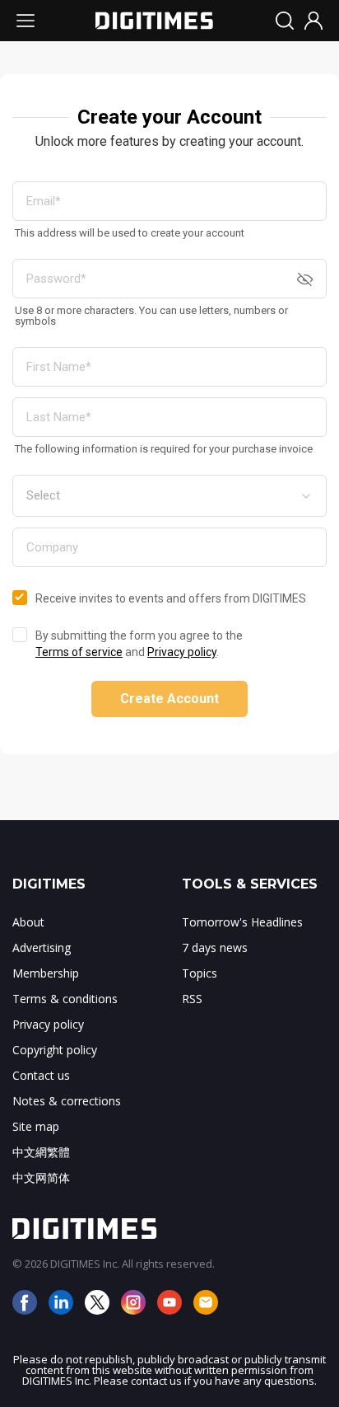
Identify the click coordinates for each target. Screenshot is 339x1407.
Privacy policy (181, 652)
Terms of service (79, 652)
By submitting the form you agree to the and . (139, 644)
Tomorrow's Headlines (242, 922)
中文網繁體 (41, 1152)
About (28, 922)
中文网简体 (41, 1177)
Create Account (169, 698)
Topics (199, 973)
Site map (35, 1126)
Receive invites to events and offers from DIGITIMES (170, 598)
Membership (45, 973)
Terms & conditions (65, 998)
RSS (192, 998)
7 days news (215, 947)
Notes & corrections (66, 1101)
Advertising (41, 947)
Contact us (41, 1075)
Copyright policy (54, 1050)
